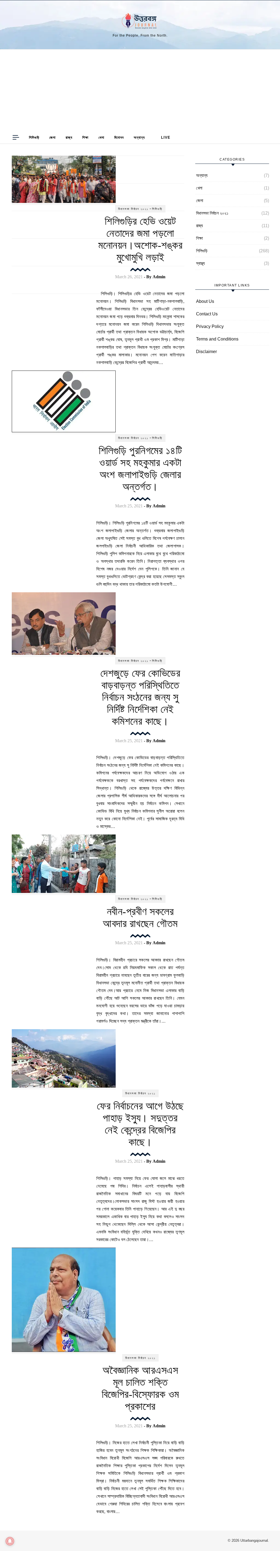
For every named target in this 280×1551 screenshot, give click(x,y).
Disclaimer (206, 351)
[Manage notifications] (9, 1541)
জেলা (52, 137)
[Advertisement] (140, 90)
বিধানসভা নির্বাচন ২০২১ (133, 209)
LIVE (165, 137)
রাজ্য (69, 137)
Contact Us (207, 314)
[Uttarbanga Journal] (140, 22)
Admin (159, 276)
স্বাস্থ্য (200, 263)
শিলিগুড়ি (34, 137)
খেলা (101, 137)
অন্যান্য (139, 137)
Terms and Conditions (217, 339)
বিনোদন (119, 137)
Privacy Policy (210, 326)
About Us (205, 301)
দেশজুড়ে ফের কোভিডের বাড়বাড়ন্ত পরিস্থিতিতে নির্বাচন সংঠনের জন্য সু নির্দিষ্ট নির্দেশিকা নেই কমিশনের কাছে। (140, 697)
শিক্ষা (85, 137)
